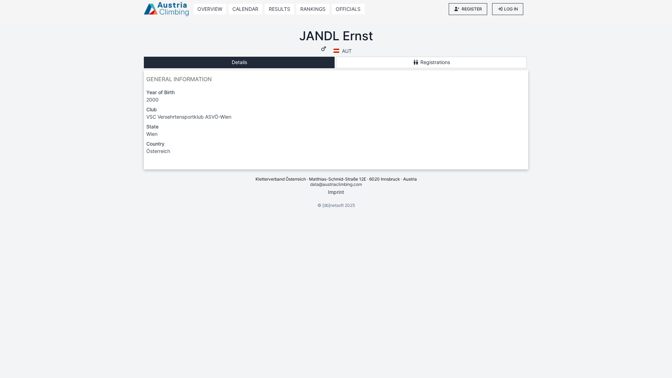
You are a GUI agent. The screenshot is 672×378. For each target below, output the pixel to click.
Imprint (336, 192)
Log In (511, 9)
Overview (209, 9)
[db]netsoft (333, 205)
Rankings (313, 9)
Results (279, 9)
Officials (348, 9)
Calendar (245, 9)
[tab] (239, 62)
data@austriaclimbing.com (336, 184)
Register (472, 9)
